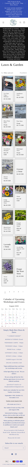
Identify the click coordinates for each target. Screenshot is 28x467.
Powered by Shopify (20, 464)
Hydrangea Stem (20, 149)
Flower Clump (6, 177)
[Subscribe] (23, 448)
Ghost (18, 196)
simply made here (10, 464)
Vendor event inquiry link (14, 401)
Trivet (5, 276)
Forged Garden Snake (19, 224)
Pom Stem (20, 121)
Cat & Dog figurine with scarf (20, 249)
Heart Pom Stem (7, 121)
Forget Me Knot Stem (20, 271)
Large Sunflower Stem (7, 201)
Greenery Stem (20, 170)
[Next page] (23, 292)
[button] (3, 22)
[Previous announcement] (2, 3)
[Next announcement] (25, 3)
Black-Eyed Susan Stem (7, 228)
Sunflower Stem (20, 94)
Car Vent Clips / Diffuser (6, 95)
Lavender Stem (7, 245)
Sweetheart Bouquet (7, 149)
